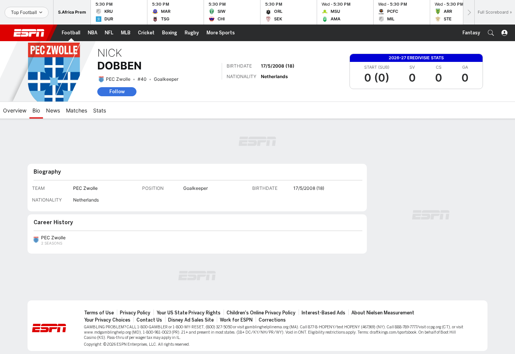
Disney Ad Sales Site (191, 320)
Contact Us (149, 320)
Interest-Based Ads (323, 313)
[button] (491, 33)
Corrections (272, 320)
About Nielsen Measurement (382, 313)
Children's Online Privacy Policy (261, 313)
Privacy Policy (135, 313)
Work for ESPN (236, 320)
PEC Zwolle (118, 79)
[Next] (468, 12)
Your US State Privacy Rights (188, 313)
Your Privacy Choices (107, 320)
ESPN (29, 33)
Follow (117, 91)
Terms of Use (99, 313)
